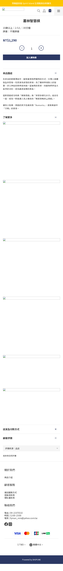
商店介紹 (8, 477)
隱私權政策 (9, 497)
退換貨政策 (9, 495)
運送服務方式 (10, 492)
